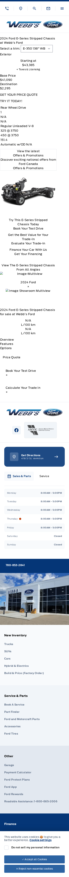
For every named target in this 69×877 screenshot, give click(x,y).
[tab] (28, 54)
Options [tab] (6, 348)
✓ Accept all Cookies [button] (34, 859)
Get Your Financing (28, 254)
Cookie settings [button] (41, 840)
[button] (7, 8)
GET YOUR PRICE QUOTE (19, 94)
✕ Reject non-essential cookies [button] (34, 868)
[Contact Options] (48, 8)
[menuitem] (34, 655)
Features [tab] (6, 344)
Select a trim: (10, 48)
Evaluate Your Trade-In (28, 243)
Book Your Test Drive (28, 228)
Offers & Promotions (28, 168)
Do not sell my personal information (35, 847)
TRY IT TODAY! (11, 101)
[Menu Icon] (62, 8)
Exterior (6, 54)
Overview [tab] (7, 339)
